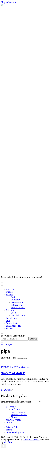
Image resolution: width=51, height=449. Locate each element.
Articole (10, 289)
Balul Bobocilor (13, 326)
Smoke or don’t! (13, 373)
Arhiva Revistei (13, 420)
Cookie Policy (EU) (15, 432)
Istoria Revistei (18, 412)
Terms (9, 429)
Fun (8, 320)
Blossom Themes (31, 439)
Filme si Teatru (18, 307)
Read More (6, 390)
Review (9, 294)
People (14, 313)
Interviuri (10, 310)
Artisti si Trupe (18, 315)
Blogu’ (14, 417)
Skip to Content (8, 2)
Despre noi (11, 406)
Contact (10, 422)
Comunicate (12, 323)
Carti (13, 297)
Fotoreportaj (17, 305)
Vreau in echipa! (19, 414)
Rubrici (9, 292)
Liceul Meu (11, 318)
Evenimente (17, 302)
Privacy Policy (13, 427)
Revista (9, 328)
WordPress (9, 442)
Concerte (15, 299)
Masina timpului (9, 402)
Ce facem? (16, 409)
